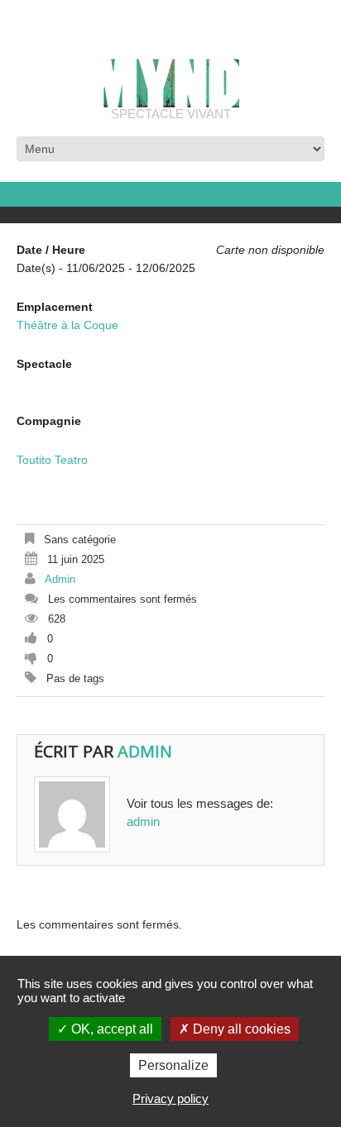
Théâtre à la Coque (67, 325)
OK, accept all (110, 1029)
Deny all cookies (240, 1029)
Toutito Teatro (52, 459)
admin (60, 579)
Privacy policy (170, 1098)
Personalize (173, 1065)
